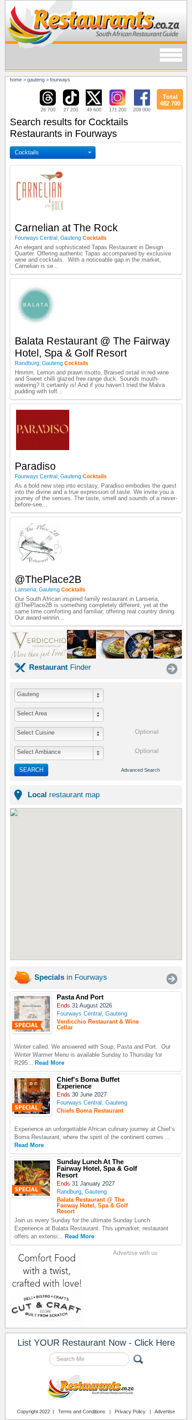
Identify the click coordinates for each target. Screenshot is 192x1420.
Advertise (164, 1411)
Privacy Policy (130, 1411)
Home (16, 79)
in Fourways (70, 977)
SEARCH (31, 769)
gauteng (36, 79)
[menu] (171, 55)
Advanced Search (140, 770)
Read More (49, 1062)
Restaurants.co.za (96, 1388)
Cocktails (27, 152)
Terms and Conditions (81, 1411)
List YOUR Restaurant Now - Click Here (96, 1343)
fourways (60, 79)
